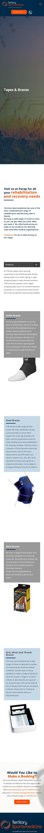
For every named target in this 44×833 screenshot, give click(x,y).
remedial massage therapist (23, 793)
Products (9, 264)
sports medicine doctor (31, 789)
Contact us (9, 235)
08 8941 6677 (32, 796)
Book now (18, 12)
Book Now (21, 802)
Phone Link (30, 12)
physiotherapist (14, 789)
